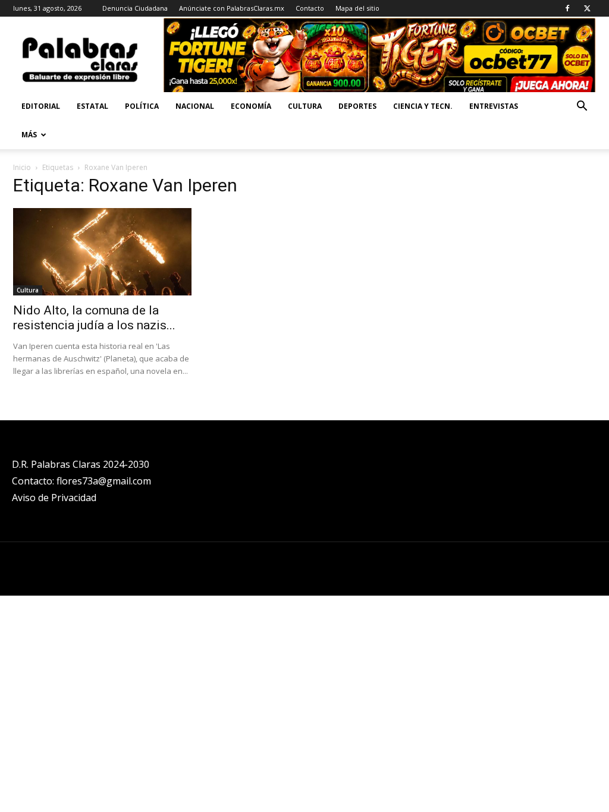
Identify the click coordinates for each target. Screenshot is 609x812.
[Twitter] (587, 8)
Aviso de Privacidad (54, 497)
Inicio (22, 167)
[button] (581, 107)
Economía (251, 106)
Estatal (92, 106)
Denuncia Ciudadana (135, 8)
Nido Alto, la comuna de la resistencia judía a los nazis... (94, 317)
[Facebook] (567, 8)
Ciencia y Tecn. (423, 106)
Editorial (40, 106)
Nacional (194, 106)
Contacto (310, 8)
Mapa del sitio (357, 8)
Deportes (357, 106)
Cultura (305, 106)
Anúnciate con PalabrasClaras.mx (231, 8)
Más (29, 135)
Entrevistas (493, 106)
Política (142, 106)
